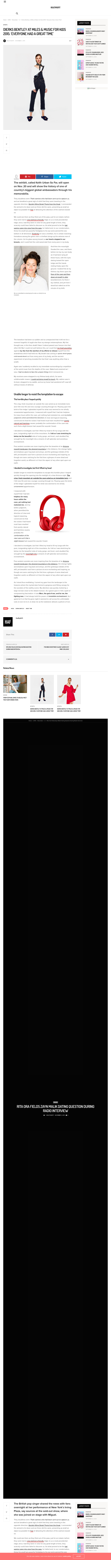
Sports (5, 24)
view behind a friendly (35, 220)
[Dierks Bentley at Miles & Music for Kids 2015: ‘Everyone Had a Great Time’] (42, 689)
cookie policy (67, 1556)
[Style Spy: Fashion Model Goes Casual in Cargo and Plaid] (80, 52)
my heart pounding (64, 348)
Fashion (88, 28)
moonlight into (31, 554)
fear (31, 210)
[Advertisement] (32, 154)
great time (29, 608)
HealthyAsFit (10, 40)
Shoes (5, 695)
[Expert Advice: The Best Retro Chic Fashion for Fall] (80, 65)
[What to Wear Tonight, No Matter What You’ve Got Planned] (80, 42)
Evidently (35, 234)
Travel (56, 1102)
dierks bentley (20, 608)
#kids (12, 608)
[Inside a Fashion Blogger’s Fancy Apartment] (80, 30)
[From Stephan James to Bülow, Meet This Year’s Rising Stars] (15, 684)
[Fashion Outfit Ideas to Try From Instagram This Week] (80, 77)
